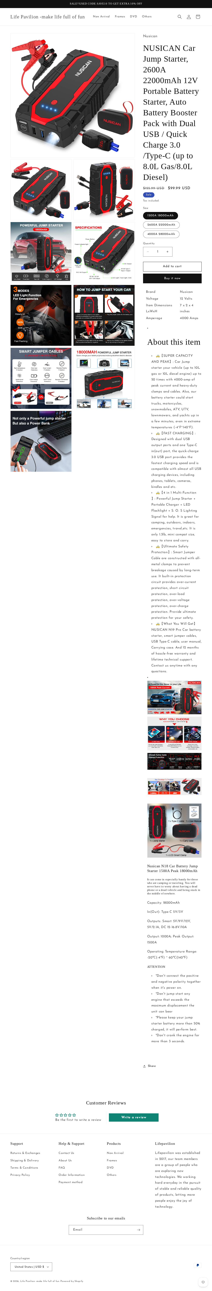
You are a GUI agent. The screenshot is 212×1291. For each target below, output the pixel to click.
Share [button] (152, 1066)
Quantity (149, 243)
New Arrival (115, 1153)
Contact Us (66, 1153)
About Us (65, 1160)
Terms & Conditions (24, 1167)
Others (112, 1175)
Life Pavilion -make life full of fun (39, 1281)
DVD (110, 1167)
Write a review (133, 1117)
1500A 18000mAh (160, 215)
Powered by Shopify (71, 1281)
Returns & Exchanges (25, 1153)
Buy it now (172, 278)
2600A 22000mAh (161, 224)
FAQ (62, 1167)
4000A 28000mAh (161, 234)
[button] (179, 16)
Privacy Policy (20, 1175)
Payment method (70, 1182)
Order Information (72, 1175)
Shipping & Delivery (24, 1160)
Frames (112, 1160)
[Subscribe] (138, 1230)
